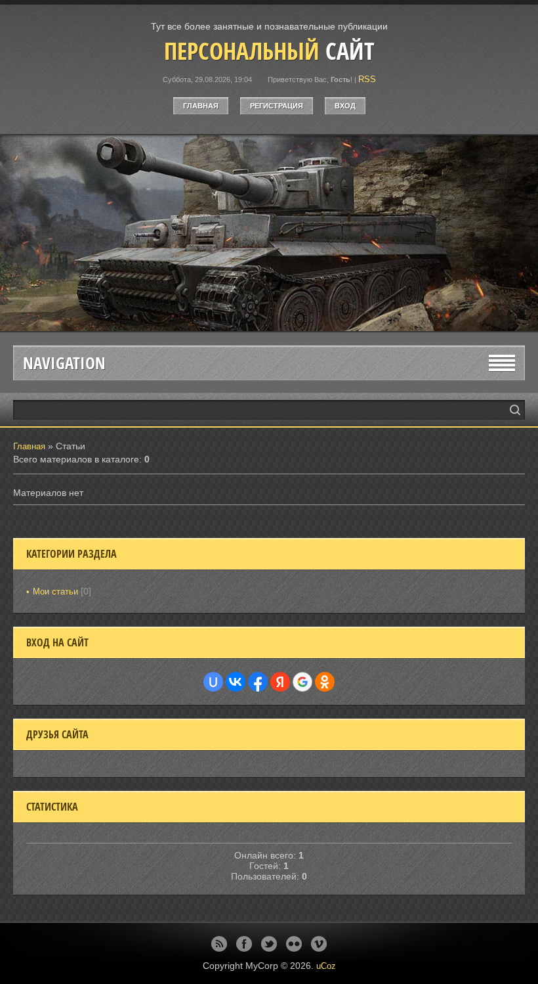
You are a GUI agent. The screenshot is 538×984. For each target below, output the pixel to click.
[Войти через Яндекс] (280, 682)
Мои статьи (55, 591)
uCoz (326, 966)
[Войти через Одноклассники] (325, 682)
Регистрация (276, 106)
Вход (345, 106)
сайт (269, 51)
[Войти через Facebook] (258, 682)
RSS (367, 79)
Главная (200, 106)
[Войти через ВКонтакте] (235, 682)
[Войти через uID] (213, 682)
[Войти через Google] (302, 682)
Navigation (64, 362)
